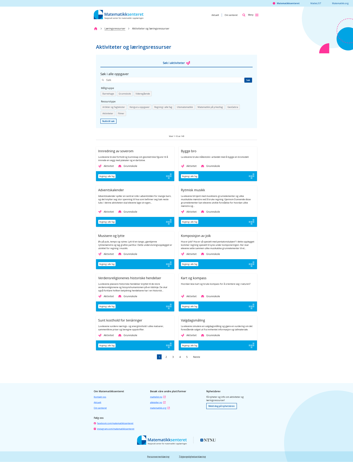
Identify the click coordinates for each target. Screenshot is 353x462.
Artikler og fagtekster (113, 107)
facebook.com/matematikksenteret (115, 423)
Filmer (121, 113)
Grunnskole (125, 93)
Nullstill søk (108, 121)
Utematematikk (185, 107)
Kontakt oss (100, 396)
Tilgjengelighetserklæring (192, 456)
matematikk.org (158, 408)
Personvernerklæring (158, 456)
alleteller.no (156, 402)
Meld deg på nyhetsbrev (221, 406)
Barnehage (108, 93)
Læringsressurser (115, 28)
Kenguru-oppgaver (140, 107)
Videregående (143, 93)
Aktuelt (215, 15)
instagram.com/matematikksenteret (115, 428)
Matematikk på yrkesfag (210, 107)
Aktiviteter (107, 113)
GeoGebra (233, 107)
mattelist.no (156, 396)
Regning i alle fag (163, 107)
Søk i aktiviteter (174, 63)
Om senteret (231, 15)
